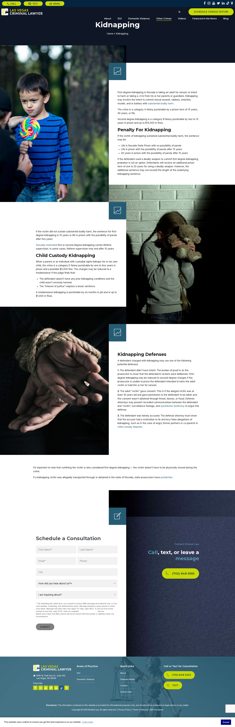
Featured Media (127, 679)
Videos (182, 18)
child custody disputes (130, 426)
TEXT (35, 3)
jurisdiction (166, 477)
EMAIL (56, 3)
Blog (225, 18)
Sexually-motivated (46, 245)
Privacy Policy (110, 611)
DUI (120, 18)
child (141, 96)
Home (110, 33)
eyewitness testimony (172, 406)
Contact (124, 685)
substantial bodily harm (160, 103)
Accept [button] (226, 722)
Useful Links (126, 692)
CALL (13, 3)
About (107, 18)
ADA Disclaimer (156, 709)
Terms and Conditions (88, 611)
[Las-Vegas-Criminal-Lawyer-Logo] (52, 668)
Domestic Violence (139, 18)
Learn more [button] (87, 722)
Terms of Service (140, 709)
